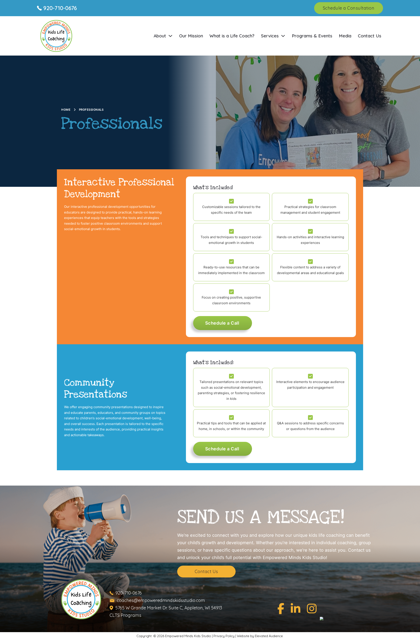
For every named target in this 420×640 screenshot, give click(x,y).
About (160, 35)
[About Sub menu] (170, 36)
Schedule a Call (222, 323)
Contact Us (369, 35)
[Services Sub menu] (283, 36)
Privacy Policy (224, 636)
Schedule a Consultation (348, 8)
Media (345, 35)
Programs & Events (312, 35)
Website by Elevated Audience (260, 636)
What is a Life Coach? (232, 35)
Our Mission (191, 35)
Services (270, 35)
